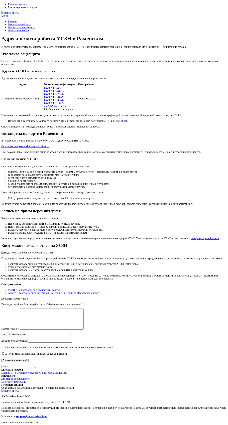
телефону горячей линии (205, 238)
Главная (12, 21)
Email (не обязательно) (14, 340)
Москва (5, 372)
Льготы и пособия (18, 30)
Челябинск (60, 372)
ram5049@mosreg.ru (55, 106)
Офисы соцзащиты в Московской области (25, 146)
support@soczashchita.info (31, 416)
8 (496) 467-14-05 (54, 103)
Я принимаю (36, 353)
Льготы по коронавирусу (15, 378)
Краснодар (34, 372)
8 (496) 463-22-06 (54, 94)
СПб (13, 372)
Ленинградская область (21, 27)
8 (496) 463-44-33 (54, 91)
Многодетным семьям (13, 381)
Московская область (19, 24)
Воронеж (22, 372)
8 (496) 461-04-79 (54, 97)
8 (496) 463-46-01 (54, 88)
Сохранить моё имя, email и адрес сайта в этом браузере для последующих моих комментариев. (59, 347)
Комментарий (10, 328)
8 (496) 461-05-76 (54, 100)
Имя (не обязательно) (13, 334)
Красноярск (47, 372)
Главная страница (18, 4)
